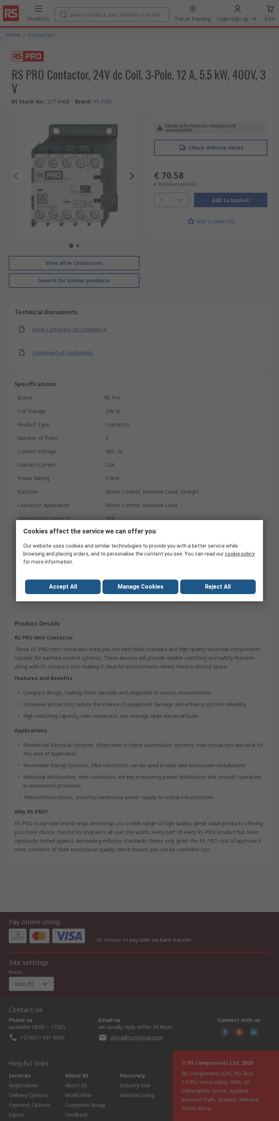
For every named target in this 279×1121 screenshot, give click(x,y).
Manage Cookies (140, 586)
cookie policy (240, 554)
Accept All (63, 586)
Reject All (218, 586)
